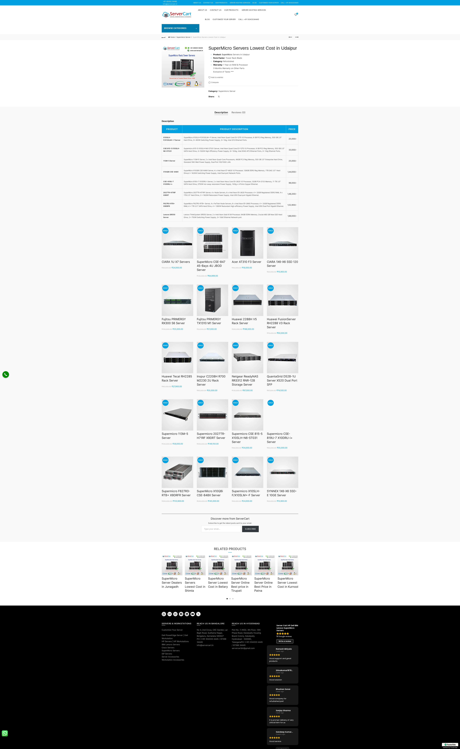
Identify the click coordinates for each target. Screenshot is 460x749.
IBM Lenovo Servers (171, 644)
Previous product (290, 37)
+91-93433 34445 (170, 1)
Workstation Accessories (173, 660)
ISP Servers (167, 653)
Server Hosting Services (240, 3)
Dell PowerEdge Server (172, 635)
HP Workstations (181, 641)
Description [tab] (221, 112)
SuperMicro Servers (171, 650)
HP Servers (167, 641)
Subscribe (250, 529)
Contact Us (208, 3)
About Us (197, 3)
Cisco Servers (168, 647)
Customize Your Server (269, 3)
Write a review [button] (285, 641)
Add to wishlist (217, 77)
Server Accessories (170, 656)
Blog (255, 3)
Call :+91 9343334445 (289, 3)
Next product (296, 37)
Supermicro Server (183, 37)
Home (172, 37)
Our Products (221, 3)
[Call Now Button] (5, 374)
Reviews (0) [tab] (238, 112)
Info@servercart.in (170, 4)
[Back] (164, 37)
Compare (215, 82)
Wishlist (297, 13)
